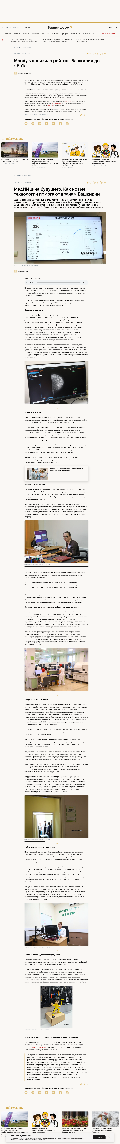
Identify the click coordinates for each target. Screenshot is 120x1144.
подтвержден (56, 103)
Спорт (43, 34)
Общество (35, 34)
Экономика (25, 34)
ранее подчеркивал (39, 1047)
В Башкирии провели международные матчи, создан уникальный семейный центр (57, 40)
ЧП (48, 34)
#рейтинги (28, 114)
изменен (50, 105)
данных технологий (38, 1139)
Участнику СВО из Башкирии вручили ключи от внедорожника (89, 40)
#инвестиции (43, 114)
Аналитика (86, 34)
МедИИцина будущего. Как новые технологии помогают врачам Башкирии (24, 40)
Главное (8, 34)
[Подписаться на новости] (67, 123)
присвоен (68, 101)
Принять (99, 1137)
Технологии (55, 34)
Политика (16, 34)
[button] (87, 409)
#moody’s (35, 114)
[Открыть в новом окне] (26, 123)
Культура (64, 34)
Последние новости (108, 34)
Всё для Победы (75, 34)
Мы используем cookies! (21, 1136)
